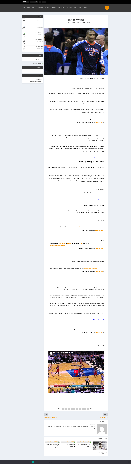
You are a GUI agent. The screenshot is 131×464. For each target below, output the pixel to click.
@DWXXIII (69, 243)
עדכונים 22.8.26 (39, 25)
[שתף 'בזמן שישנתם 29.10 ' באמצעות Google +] (82, 408)
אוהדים (28, 7)
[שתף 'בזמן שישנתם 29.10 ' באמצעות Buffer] (71, 408)
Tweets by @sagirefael (36, 59)
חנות (24, 7)
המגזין (75, 7)
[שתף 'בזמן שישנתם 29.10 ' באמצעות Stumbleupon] (69, 408)
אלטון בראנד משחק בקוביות (84, 444)
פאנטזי (33, 7)
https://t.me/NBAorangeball (35, 81)
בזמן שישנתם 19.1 (71, 444)
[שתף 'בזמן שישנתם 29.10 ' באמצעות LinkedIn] (74, 408)
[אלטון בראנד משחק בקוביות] (84, 442)
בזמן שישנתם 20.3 (103, 452)
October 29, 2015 (99, 122)
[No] (129, 462)
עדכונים (85, 7)
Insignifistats (69, 7)
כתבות (80, 7)
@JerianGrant (62, 243)
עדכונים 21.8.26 (39, 32)
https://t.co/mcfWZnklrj (60, 245)
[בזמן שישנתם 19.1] (68, 442)
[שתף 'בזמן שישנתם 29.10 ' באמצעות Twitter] (85, 408)
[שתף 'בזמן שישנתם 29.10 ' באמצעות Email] (66, 408)
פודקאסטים (40, 7)
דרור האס (82, 22)
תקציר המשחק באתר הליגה (98, 157)
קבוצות (54, 7)
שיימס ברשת (61, 7)
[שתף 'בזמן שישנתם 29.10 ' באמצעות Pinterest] (77, 408)
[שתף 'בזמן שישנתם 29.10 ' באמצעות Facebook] (88, 408)
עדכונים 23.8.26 (39, 19)
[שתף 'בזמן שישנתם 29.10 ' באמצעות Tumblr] (79, 408)
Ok (32, 461)
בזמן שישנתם (70, 22)
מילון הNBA (47, 7)
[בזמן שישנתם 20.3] (100, 445)
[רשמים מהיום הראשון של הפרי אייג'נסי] (52, 442)
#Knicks (81, 243)
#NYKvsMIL (52, 245)
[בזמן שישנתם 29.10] (76, 51)
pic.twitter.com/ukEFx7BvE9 (91, 268)
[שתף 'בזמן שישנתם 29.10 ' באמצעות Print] (63, 408)
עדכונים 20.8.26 (39, 39)
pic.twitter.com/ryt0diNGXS (74, 226)
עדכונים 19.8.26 (39, 46)
